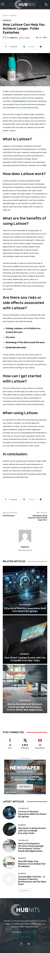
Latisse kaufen (19, 101)
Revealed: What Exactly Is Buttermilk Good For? (37, 518)
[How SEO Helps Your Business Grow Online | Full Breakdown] (9, 862)
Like (10, 739)
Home (5, 15)
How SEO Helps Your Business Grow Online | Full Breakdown (31, 864)
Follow (25, 739)
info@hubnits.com (30, 932)
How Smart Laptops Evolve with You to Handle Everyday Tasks (25, 659)
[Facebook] (21, 944)
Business (12, 15)
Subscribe (40, 739)
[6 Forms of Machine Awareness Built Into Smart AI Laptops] (25, 590)
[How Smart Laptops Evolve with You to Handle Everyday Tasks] (25, 639)
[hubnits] (5, 38)
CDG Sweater (9, 516)
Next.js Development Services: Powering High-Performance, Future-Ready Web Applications (25, 707)
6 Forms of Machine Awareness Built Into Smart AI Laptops (25, 609)
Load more (24, 890)
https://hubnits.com (25, 550)
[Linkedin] (28, 944)
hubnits (13, 38)
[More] (41, 46)
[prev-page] (4, 718)
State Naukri (25, 937)
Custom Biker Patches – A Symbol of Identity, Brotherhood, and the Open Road (32, 880)
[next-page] (9, 718)
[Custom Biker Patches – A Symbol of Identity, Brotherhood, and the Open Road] (9, 879)
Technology (25, 605)
